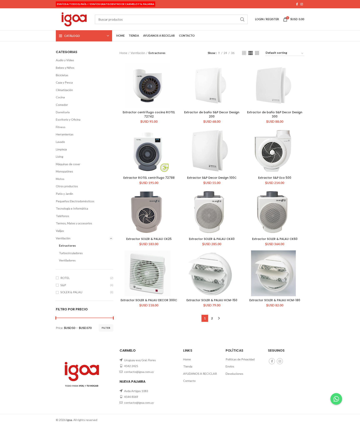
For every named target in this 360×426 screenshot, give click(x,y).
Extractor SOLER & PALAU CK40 (212, 239)
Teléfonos (62, 216)
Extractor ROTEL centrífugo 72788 (149, 178)
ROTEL (65, 278)
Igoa (69, 420)
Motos (60, 179)
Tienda (187, 366)
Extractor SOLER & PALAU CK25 (149, 239)
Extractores (67, 245)
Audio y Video (65, 60)
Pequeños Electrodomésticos (75, 201)
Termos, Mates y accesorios (74, 223)
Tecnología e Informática (72, 208)
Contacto (189, 380)
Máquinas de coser (68, 164)
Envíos (230, 366)
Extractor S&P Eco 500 (274, 178)
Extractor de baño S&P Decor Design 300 (274, 114)
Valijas (60, 230)
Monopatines (64, 171)
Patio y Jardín (64, 193)
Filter (106, 327)
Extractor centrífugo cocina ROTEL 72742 (149, 114)
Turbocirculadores (71, 253)
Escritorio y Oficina (68, 119)
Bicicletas (62, 75)
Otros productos (67, 186)
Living (59, 156)
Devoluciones (234, 373)
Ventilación (63, 238)
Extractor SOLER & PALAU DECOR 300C (149, 300)
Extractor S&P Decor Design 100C (211, 178)
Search (242, 19)
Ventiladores (67, 260)
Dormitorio (63, 112)
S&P (63, 285)
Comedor (62, 104)
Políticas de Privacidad (240, 359)
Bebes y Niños (65, 67)
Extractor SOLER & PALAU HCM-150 (211, 300)
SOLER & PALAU (71, 292)
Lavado (60, 142)
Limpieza (61, 149)
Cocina (60, 97)
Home (123, 53)
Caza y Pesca (64, 82)
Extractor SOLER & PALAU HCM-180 (274, 300)
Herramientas (65, 134)
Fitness (60, 127)
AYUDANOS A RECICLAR (200, 373)
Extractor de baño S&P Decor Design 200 (211, 114)
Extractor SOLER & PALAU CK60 (275, 239)
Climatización (64, 90)
